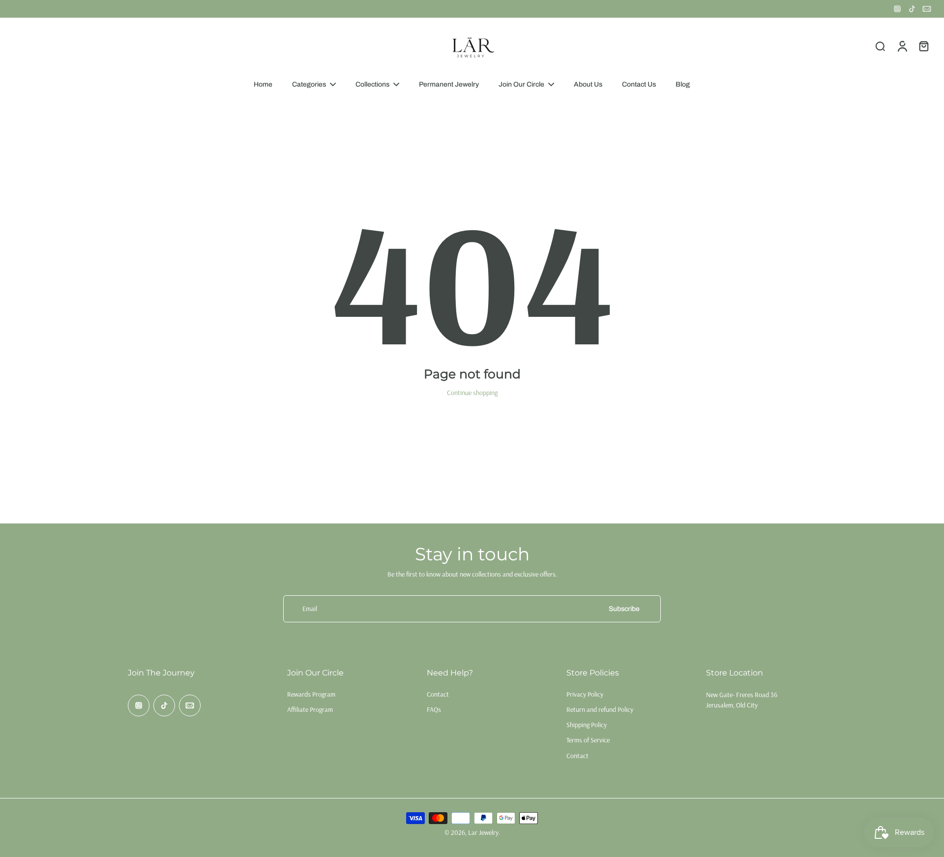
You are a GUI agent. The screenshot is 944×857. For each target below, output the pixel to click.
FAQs (434, 709)
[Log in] (902, 46)
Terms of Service (588, 739)
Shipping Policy (586, 724)
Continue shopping (472, 392)
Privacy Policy (584, 694)
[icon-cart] (923, 46)
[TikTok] (912, 9)
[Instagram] (897, 9)
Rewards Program (311, 694)
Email (309, 608)
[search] (880, 46)
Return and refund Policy (599, 709)
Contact (438, 694)
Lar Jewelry (483, 832)
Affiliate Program (310, 709)
